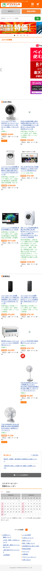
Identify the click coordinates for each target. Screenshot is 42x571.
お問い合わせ (26, 560)
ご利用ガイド (6, 535)
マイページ (25, 551)
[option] (21, 28)
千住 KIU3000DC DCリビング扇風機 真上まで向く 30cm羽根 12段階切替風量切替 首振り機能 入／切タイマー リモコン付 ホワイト (30, 386)
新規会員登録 (31, 11)
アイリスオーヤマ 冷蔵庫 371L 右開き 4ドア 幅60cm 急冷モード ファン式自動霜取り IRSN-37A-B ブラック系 (29, 299)
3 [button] (21, 35)
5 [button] (27, 35)
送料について (26, 540)
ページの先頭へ (19, 529)
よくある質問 (26, 535)
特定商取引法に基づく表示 (30, 546)
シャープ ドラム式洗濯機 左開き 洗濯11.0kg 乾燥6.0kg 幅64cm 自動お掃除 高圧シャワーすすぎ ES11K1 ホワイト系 (10, 170)
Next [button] (39, 28)
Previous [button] (2, 28)
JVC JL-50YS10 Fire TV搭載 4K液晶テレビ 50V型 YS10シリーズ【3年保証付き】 (29, 168)
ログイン (11, 11)
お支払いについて (27, 538)
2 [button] (18, 35)
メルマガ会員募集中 (21, 475)
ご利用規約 (6, 555)
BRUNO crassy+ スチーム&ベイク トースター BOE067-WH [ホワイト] (10, 343)
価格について (7, 537)
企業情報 (25, 554)
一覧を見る (35, 455)
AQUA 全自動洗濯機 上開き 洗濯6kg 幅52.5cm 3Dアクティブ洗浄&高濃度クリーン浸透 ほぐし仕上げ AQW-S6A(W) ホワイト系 (29, 125)
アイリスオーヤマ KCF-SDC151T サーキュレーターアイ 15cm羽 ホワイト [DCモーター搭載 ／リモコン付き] (10, 125)
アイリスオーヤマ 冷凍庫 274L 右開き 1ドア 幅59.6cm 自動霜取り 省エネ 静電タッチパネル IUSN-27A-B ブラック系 (10, 299)
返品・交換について (28, 543)
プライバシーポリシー (29, 557)
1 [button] (14, 35)
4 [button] (24, 35)
